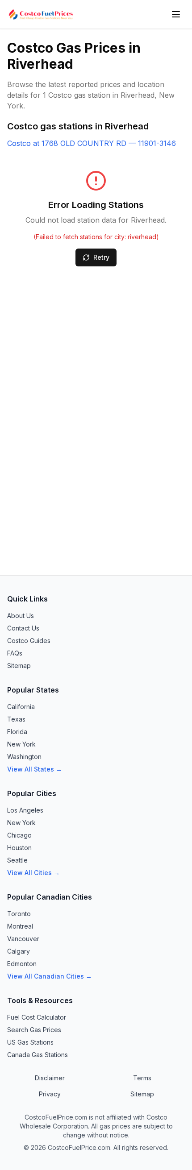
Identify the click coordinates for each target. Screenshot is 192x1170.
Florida (17, 731)
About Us (20, 615)
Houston (19, 847)
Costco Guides (28, 640)
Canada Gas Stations (37, 1054)
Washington (24, 756)
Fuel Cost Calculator (36, 1017)
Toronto (19, 913)
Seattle (17, 860)
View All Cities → (33, 872)
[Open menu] (176, 14)
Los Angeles (25, 810)
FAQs (14, 653)
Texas (16, 719)
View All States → (34, 769)
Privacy (50, 1094)
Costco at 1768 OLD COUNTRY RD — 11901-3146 (91, 143)
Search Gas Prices (34, 1029)
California (21, 706)
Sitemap (19, 665)
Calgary (18, 951)
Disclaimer (50, 1078)
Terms (142, 1078)
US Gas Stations (30, 1042)
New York (21, 744)
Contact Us (23, 628)
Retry (101, 257)
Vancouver (23, 938)
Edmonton (22, 963)
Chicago (19, 835)
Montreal (20, 926)
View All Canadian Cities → (49, 976)
